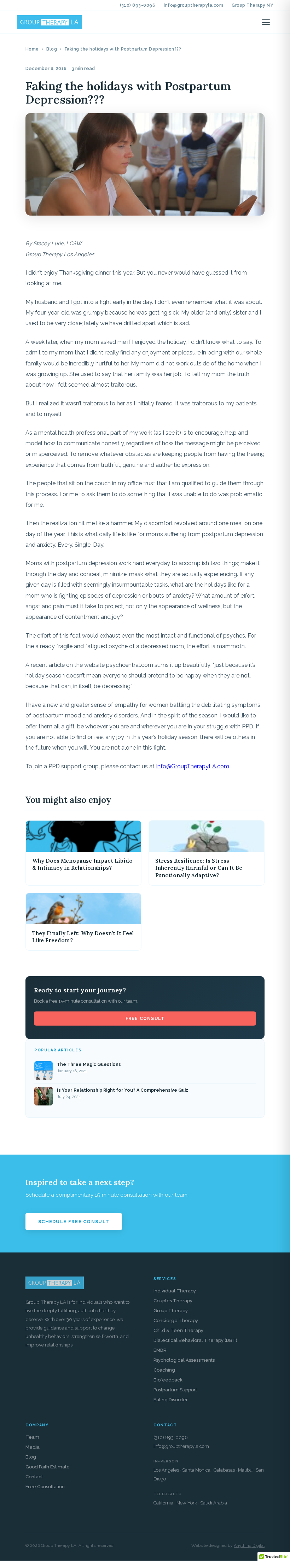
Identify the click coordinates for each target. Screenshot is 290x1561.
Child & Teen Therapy (178, 1330)
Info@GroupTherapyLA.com (192, 766)
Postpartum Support (175, 1389)
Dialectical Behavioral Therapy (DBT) (195, 1340)
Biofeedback (167, 1380)
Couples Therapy (172, 1300)
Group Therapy (170, 1310)
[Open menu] (266, 22)
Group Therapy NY (252, 5)
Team (32, 1437)
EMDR (160, 1350)
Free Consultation (45, 1486)
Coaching (164, 1370)
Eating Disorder (170, 1399)
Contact (34, 1476)
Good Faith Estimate (47, 1466)
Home (32, 49)
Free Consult (145, 1018)
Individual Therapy (174, 1290)
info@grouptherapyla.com (193, 5)
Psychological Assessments (184, 1360)
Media (32, 1447)
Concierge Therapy (175, 1320)
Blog (51, 49)
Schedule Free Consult (73, 1221)
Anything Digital (249, 1545)
